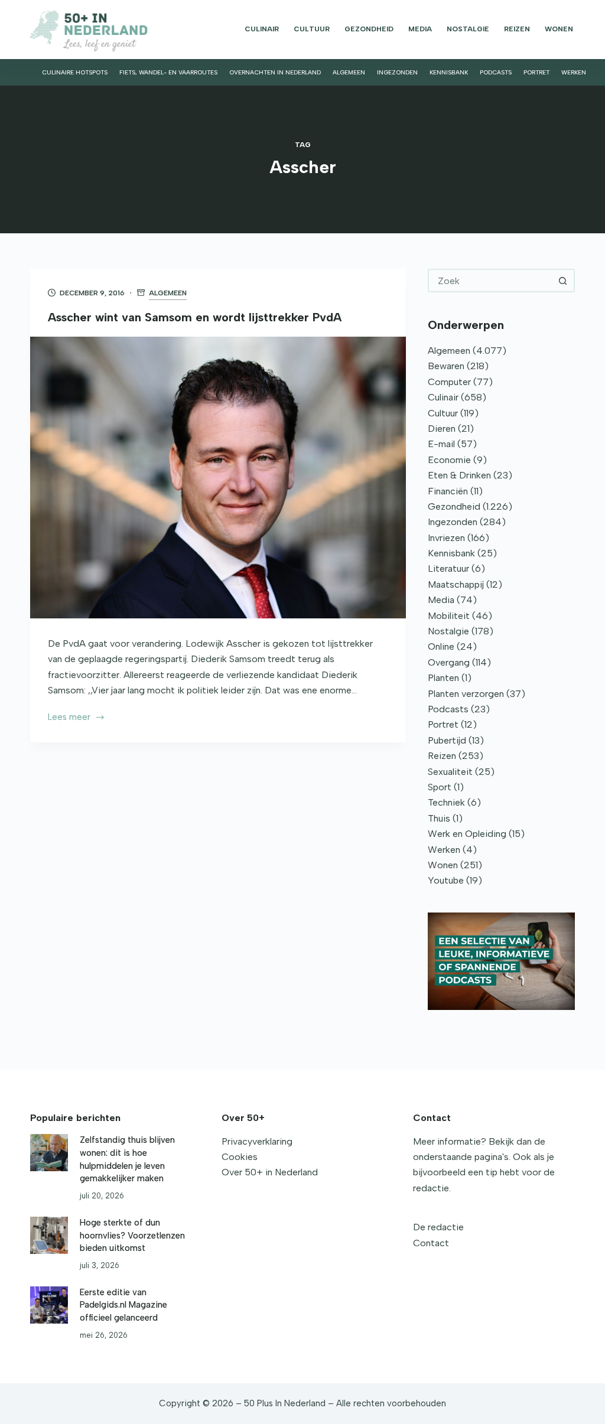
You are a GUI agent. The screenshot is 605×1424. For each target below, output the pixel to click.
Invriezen (446, 537)
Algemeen (349, 72)
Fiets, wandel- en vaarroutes (168, 72)
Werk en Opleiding (467, 833)
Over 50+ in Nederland (270, 1172)
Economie (449, 459)
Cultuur (312, 29)
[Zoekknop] (563, 280)
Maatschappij (456, 584)
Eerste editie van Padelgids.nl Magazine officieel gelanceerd (123, 1305)
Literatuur (448, 568)
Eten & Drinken (459, 475)
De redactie (438, 1227)
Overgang (449, 662)
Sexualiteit (450, 771)
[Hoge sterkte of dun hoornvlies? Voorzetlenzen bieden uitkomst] (48, 1235)
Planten (443, 677)
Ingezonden (397, 72)
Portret (536, 72)
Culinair (262, 29)
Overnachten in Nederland (275, 72)
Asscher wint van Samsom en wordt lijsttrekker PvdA (194, 317)
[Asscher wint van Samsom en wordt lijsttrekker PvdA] (218, 477)
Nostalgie (468, 29)
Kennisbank (449, 72)
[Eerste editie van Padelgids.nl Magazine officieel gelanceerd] (48, 1305)
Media (420, 29)
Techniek (446, 802)
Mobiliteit (449, 615)
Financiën (448, 491)
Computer (449, 381)
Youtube (446, 880)
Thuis (439, 818)
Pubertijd (447, 740)
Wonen (559, 29)
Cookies (240, 1156)
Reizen (517, 29)
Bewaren (446, 366)
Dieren (442, 428)
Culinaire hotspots (75, 72)
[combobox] (490, 280)
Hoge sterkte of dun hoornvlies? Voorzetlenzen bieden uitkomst (132, 1235)
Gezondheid (368, 29)
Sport (439, 787)
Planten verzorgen (466, 693)
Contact (431, 1243)
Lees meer (69, 718)
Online (441, 646)
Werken (573, 72)
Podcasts (496, 72)
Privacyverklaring (257, 1141)
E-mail (441, 443)
